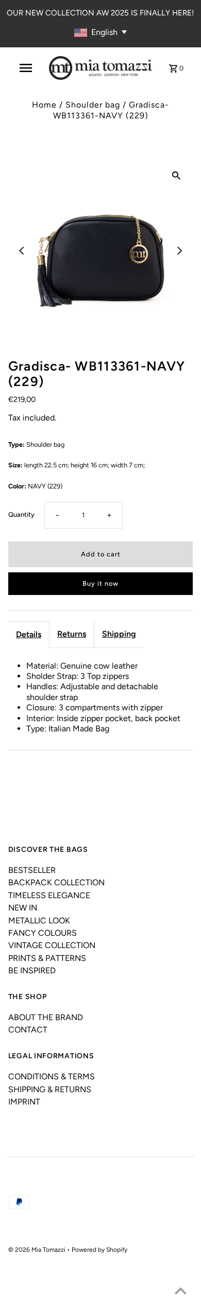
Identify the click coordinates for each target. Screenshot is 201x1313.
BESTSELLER (32, 870)
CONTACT (27, 1030)
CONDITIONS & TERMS (51, 1076)
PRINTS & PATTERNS (47, 958)
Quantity (21, 514)
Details (28, 634)
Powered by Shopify (99, 1249)
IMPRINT (24, 1102)
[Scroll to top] (180, 1292)
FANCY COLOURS (42, 933)
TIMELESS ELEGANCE (49, 895)
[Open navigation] (25, 68)
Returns (71, 634)
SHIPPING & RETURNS (49, 1089)
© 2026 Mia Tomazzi (37, 1249)
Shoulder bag (92, 105)
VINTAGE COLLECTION (51, 945)
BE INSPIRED (32, 970)
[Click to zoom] (176, 175)
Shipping (119, 634)
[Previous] (22, 250)
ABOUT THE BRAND (45, 1017)
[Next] (178, 250)
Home (44, 105)
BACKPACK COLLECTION (56, 882)
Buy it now (100, 583)
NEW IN (22, 908)
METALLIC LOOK (39, 920)
